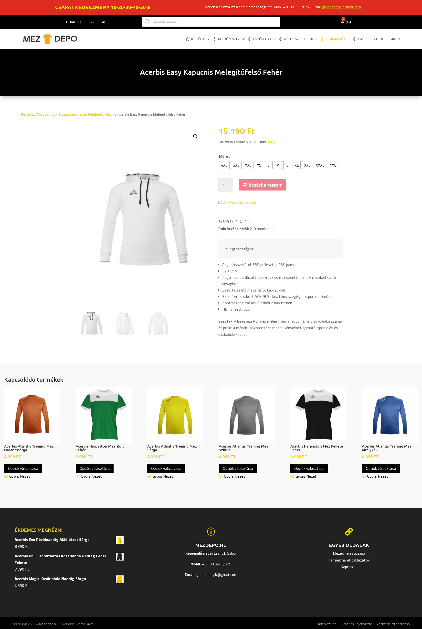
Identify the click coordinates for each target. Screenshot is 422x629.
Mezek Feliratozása (349, 553)
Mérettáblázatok (242, 202)
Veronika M (85, 623)
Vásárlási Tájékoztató (356, 623)
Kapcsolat (97, 22)
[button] (195, 136)
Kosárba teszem (266, 185)
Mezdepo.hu (48, 623)
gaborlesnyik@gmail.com (341, 7)
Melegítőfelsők (102, 114)
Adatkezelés (327, 623)
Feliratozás (74, 22)
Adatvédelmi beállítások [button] (394, 623)
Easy (271, 141)
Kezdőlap (28, 114)
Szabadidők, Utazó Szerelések (63, 114)
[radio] (224, 165)
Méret (224, 156)
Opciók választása (23, 468)
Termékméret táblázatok (348, 560)
